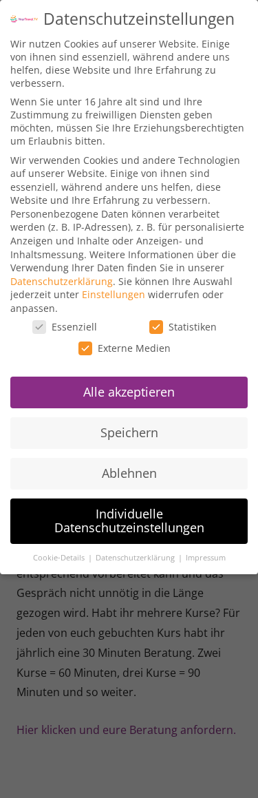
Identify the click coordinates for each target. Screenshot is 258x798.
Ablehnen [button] (129, 473)
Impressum (206, 558)
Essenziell (74, 326)
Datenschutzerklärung (61, 281)
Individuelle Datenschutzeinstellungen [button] (129, 520)
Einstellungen (113, 294)
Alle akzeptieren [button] (129, 392)
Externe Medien (134, 348)
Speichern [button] (129, 432)
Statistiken (193, 326)
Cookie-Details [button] (60, 558)
